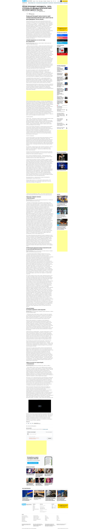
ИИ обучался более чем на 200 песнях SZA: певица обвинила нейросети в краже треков (60, 102)
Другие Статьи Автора (61, 152)
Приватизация (23, 520)
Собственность (58, 520)
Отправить (49, 438)
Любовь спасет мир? (60, 161)
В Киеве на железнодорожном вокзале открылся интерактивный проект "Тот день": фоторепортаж (60, 69)
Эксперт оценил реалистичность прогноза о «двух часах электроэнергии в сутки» (61, 110)
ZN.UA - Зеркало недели (62, 53)
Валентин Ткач (36, 499)
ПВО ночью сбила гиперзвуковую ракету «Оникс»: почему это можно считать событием (61, 124)
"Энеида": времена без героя (61, 170)
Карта (33, 510)
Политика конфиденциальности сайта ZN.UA (63, 528)
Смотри (58, 194)
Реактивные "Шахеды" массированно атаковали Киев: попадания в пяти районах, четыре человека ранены (61, 115)
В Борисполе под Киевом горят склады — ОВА (61, 128)
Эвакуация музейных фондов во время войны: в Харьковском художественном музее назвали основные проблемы (60, 79)
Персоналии (34, 520)
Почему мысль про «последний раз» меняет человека (60, 74)
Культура (46, 520)
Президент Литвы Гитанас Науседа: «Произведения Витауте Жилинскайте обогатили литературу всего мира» (61, 84)
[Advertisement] (39, 96)
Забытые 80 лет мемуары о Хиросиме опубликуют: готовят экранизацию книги (60, 97)
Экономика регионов (24, 521)
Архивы (34, 505)
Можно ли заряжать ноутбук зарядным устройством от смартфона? (60, 119)
